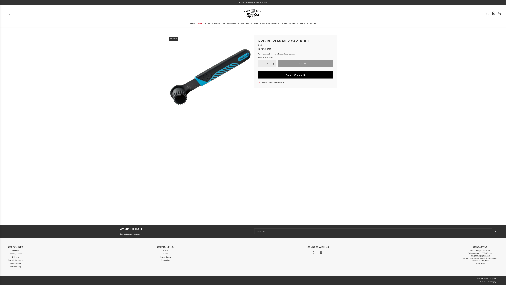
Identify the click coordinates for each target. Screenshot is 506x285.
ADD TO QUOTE (296, 75)
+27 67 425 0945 (486, 253)
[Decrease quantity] (261, 64)
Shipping (272, 54)
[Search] (8, 13)
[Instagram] (321, 252)
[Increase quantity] (273, 64)
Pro (260, 45)
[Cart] (499, 13)
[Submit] (495, 231)
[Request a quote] (494, 13)
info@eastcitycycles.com (480, 256)
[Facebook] (314, 252)
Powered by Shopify (488, 282)
